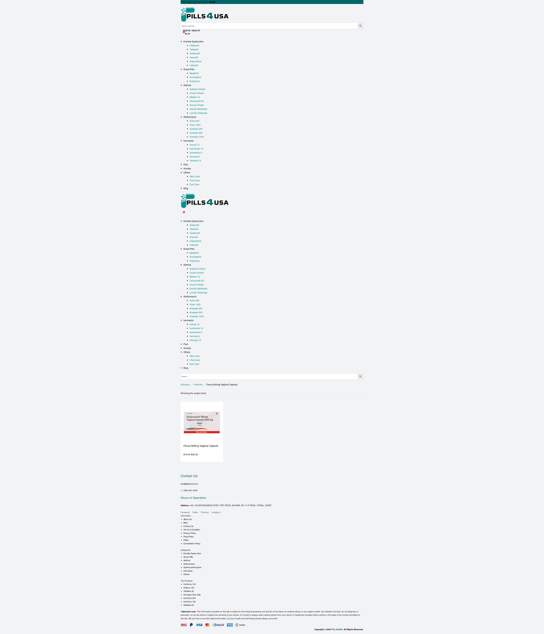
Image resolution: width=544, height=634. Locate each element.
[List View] (360, 393)
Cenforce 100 (189, 584)
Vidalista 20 (188, 591)
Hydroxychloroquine (192, 567)
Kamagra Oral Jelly (192, 594)
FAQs (185, 540)
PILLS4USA (337, 629)
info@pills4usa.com (189, 483)
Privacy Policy (189, 533)
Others (186, 574)
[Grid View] (356, 393)
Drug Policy (188, 536)
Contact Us (188, 526)
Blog (185, 522)
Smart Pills (188, 556)
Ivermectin (188, 570)
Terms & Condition (191, 529)
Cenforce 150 (189, 601)
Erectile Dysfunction (192, 553)
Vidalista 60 (188, 605)
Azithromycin (189, 563)
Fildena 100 (188, 587)
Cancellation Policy (191, 543)
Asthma (186, 560)
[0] (182, 213)
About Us (187, 519)
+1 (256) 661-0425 (189, 490)
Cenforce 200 (189, 598)
